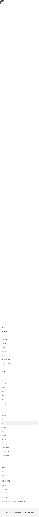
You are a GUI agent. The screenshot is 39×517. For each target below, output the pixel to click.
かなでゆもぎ (6, 363)
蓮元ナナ (4, 463)
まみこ (4, 387)
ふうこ (4, 379)
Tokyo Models (6, 359)
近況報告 (4, 489)
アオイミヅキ (6, 403)
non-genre (5, 339)
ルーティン (5, 497)
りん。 (4, 399)
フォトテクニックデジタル (10, 411)
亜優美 (4, 415)
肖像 (3, 493)
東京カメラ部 (6, 443)
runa (3, 347)
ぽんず (4, 383)
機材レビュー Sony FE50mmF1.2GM (13, 501)
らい (3, 391)
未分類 (4, 439)
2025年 (4, 485)
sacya (4, 351)
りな (3, 395)
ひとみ (4, 375)
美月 (3, 459)
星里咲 (4, 435)
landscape (5, 331)
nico (3, 335)
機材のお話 (5, 447)
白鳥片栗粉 (5, 455)
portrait (4, 343)
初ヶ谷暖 (4, 423)
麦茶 (3, 475)
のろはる (4, 371)
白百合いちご (6, 451)
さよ (3, 367)
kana (3, 327)
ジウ (3, 407)
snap (3, 355)
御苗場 (4, 427)
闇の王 (4, 467)
